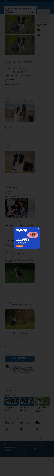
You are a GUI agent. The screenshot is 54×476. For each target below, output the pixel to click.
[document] (27, 238)
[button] (38, 228)
